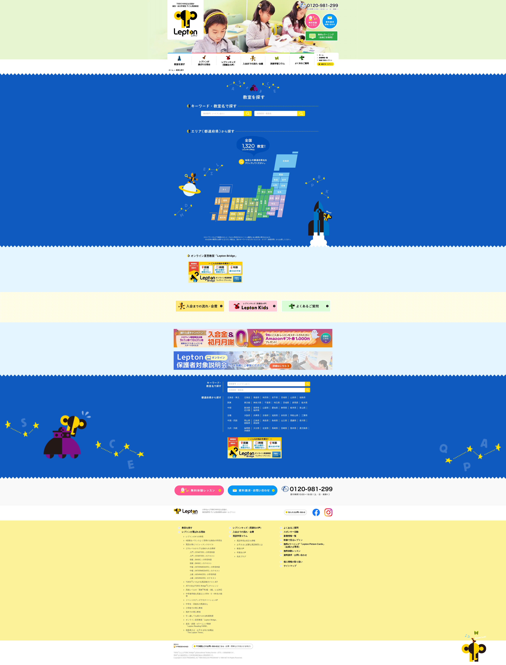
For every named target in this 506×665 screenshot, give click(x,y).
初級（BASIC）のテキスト (201, 563)
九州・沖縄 (232, 428)
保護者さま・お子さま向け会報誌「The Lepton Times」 (199, 631)
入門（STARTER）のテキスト (202, 556)
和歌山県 (294, 415)
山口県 (284, 420)
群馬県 (295, 402)
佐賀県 (266, 428)
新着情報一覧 (290, 536)
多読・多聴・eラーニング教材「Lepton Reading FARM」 (198, 625)
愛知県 (275, 408)
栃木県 (304, 402)
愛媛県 (293, 420)
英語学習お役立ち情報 (246, 541)
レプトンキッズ (247, 528)
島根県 (275, 420)
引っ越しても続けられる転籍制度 (199, 616)
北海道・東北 (233, 397)
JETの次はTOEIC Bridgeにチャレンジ (202, 585)
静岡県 (284, 408)
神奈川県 (257, 402)
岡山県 (247, 420)
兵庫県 (256, 415)
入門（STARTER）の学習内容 (202, 552)
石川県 (247, 410)
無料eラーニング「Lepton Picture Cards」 (304, 545)
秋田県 (266, 397)
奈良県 (284, 415)
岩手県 (275, 397)
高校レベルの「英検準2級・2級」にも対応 (204, 589)
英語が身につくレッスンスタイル (199, 544)
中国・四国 (232, 420)
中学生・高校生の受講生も (197, 604)
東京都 (247, 402)
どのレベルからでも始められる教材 (200, 548)
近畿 (229, 415)
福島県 (302, 397)
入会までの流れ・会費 (243, 532)
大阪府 (247, 415)
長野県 (256, 408)
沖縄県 (247, 430)
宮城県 (284, 397)
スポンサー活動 (291, 532)
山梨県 (266, 408)
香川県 (302, 420)
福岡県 (247, 428)
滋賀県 (275, 415)
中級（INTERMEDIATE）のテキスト (205, 571)
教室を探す (187, 528)
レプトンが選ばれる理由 (193, 532)
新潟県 (247, 408)
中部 (229, 408)
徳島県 (247, 423)
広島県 (256, 420)
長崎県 (275, 428)
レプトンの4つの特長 (194, 536)
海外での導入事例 (193, 612)
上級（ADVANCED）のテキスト (203, 578)
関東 (229, 402)
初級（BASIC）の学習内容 (201, 560)
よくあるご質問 (291, 528)
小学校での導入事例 (194, 608)
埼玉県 (277, 402)
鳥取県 (266, 420)
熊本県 (293, 428)
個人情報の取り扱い (293, 562)
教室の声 (240, 548)
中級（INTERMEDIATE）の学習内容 (205, 567)
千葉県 (268, 402)
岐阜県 (293, 408)
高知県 (256, 423)
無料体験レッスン (292, 551)
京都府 (266, 415)
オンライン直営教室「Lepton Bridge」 (202, 620)
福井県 (256, 410)
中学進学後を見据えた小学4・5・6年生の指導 (204, 595)
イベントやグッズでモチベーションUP (202, 600)
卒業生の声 (241, 552)
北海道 (247, 397)
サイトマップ (290, 566)
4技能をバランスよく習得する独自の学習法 (204, 540)
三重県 (304, 415)
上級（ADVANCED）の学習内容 (203, 574)
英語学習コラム (240, 536)
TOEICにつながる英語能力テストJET (202, 581)
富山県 (302, 408)
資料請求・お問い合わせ (295, 555)
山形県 (293, 397)
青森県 (256, 397)
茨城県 (286, 402)
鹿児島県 (303, 428)
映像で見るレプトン (293, 540)
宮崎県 (284, 428)
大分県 (256, 428)
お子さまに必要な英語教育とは (250, 544)
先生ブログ (241, 556)
